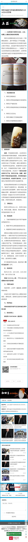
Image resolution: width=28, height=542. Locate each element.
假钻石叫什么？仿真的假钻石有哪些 (13, 340)
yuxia (5, 15)
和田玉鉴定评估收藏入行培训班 (17, 475)
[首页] (26, 521)
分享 (20, 381)
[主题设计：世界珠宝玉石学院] (14, 535)
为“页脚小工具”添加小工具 (14, 523)
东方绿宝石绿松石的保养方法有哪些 (13, 360)
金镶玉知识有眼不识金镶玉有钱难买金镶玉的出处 (13, 350)
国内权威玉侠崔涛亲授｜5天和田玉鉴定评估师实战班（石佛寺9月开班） (7, 426)
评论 (18, 15)
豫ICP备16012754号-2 (13, 530)
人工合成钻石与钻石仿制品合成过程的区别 (13, 334)
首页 (2, 3)
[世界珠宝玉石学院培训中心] (14, 2)
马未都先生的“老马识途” (11, 325)
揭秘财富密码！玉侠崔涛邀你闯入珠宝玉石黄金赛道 (20, 440)
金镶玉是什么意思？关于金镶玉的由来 (13, 355)
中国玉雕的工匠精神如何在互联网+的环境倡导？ (13, 329)
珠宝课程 (6, 3)
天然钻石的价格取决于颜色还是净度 (13, 345)
